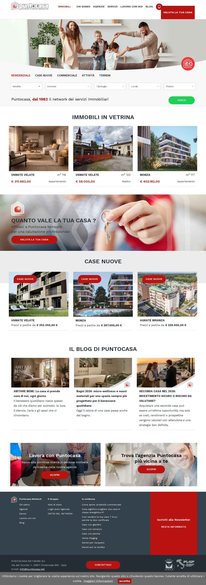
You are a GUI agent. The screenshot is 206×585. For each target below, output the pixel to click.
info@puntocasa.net (32, 569)
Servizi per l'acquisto (93, 542)
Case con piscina (91, 533)
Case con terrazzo (92, 529)
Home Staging (89, 538)
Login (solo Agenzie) (59, 509)
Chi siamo (83, 6)
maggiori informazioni (98, 581)
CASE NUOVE (43, 75)
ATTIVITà (88, 75)
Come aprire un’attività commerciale (101, 504)
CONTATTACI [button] (103, 564)
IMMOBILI (64, 6)
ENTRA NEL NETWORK (60, 513)
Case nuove (103, 261)
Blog (149, 6)
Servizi (113, 6)
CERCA (181, 100)
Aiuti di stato (55, 504)
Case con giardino (91, 524)
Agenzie (99, 6)
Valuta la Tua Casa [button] (177, 12)
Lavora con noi (132, 6)
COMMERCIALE (67, 75)
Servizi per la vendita (93, 547)
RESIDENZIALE (20, 75)
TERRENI (105, 75)
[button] (26, 86)
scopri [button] (55, 474)
